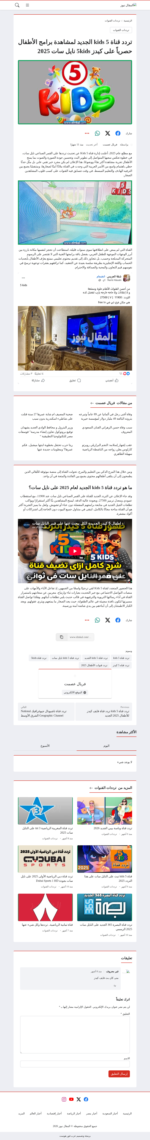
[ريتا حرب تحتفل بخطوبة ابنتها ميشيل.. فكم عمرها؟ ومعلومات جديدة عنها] (45, 449)
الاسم (127, 1058)
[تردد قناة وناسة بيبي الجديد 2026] (104, 819)
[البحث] (17, 5)
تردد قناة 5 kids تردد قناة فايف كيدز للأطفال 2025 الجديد (108, 713)
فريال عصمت (110, 144)
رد (115, 985)
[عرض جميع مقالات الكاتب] (131, 145)
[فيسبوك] (118, 133)
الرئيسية (128, 20)
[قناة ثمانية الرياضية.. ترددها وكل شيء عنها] (45, 916)
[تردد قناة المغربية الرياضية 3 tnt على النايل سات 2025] (45, 819)
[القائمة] (27, 5)
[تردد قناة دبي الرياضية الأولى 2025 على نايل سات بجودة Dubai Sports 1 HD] (45, 867)
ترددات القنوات (112, 20)
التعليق (125, 1013)
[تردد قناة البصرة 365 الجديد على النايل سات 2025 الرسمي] (104, 916)
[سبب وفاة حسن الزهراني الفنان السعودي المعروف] (104, 431)
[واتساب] (97, 133)
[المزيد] (87, 133)
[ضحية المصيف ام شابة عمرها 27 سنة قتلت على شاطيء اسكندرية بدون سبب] (45, 416)
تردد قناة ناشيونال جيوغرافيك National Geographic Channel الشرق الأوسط (43, 713)
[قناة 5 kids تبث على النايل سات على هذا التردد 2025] (104, 867)
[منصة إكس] (107, 133)
